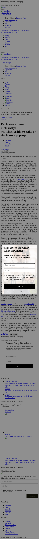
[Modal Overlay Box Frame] (19, 269)
